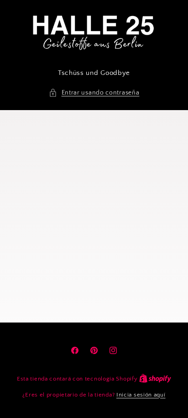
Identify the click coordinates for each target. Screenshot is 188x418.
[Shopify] (155, 379)
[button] (94, 93)
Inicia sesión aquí (141, 395)
